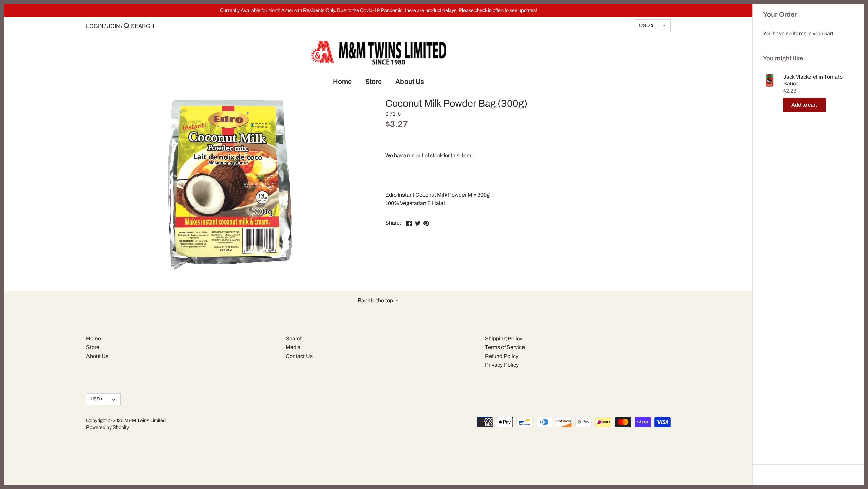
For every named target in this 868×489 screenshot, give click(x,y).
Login (94, 26)
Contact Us (299, 356)
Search (294, 338)
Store (92, 347)
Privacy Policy (502, 365)
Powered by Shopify (107, 427)
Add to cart (804, 105)
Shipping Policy (503, 338)
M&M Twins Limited (145, 420)
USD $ (646, 25)
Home (93, 338)
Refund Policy (501, 356)
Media (293, 347)
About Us (97, 356)
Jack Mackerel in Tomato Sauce (813, 80)
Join (113, 26)
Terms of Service (505, 347)
